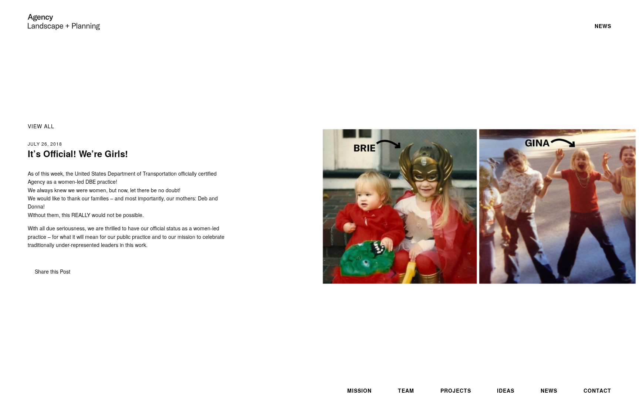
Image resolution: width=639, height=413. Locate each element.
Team (406, 390)
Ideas (505, 390)
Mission (359, 390)
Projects (455, 390)
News (549, 390)
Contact (597, 390)
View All (41, 126)
